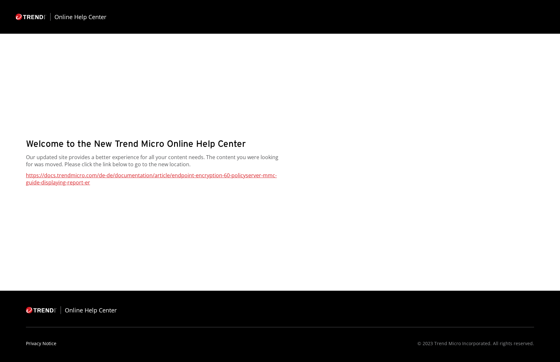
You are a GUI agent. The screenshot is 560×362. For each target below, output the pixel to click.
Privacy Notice (41, 343)
